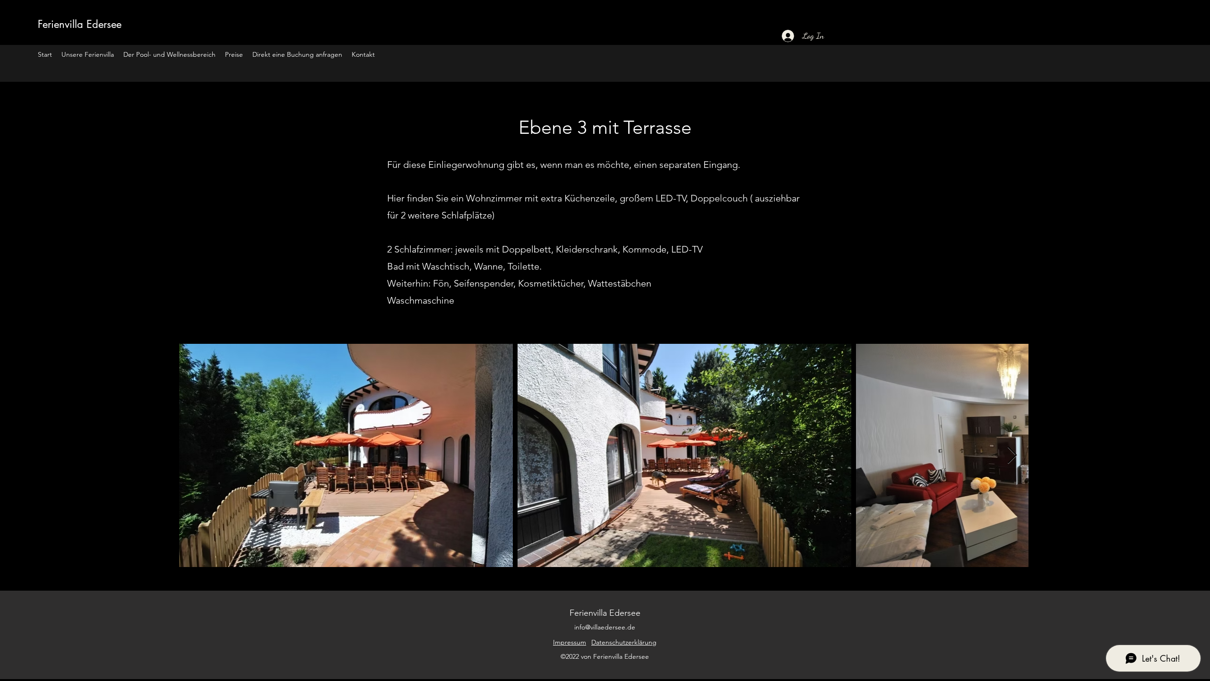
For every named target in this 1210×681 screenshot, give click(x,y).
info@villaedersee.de (604, 627)
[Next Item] (1012, 455)
